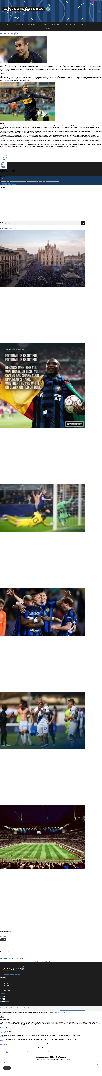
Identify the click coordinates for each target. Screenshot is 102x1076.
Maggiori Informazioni (62, 1012)
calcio (8, 181)
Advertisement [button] (3, 1044)
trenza (57, 181)
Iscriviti (3, 939)
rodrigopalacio (52, 181)
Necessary (4, 1027)
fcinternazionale (22, 181)
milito (44, 181)
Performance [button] (3, 1036)
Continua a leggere (51, 1071)
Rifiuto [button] (55, 1012)
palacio (47, 181)
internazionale (32, 181)
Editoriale (19, 24)
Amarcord (31, 24)
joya (37, 181)
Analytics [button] (2, 1040)
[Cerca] (83, 223)
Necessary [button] (2, 1026)
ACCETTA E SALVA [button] (4, 1052)
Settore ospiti (71, 24)
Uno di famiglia (9, 33)
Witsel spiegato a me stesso (6, 183)
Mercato (84, 24)
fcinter (17, 181)
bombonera (3, 181)
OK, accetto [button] (50, 1012)
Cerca (1, 222)
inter (28, 181)
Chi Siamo (47, 28)
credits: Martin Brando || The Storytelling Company (72, 1010)
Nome (1, 996)
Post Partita (56, 24)
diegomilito (12, 181)
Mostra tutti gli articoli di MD (6, 174)
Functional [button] (2, 1032)
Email (1, 999)
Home (9, 24)
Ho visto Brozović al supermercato (8, 184)
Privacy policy (26, 1007)
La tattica (43, 24)
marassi (40, 181)
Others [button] (1, 1048)
